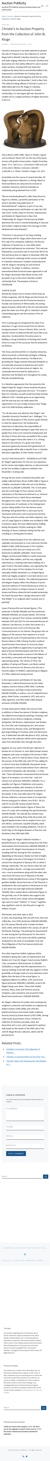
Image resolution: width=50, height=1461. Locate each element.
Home (4, 16)
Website (11, 1145)
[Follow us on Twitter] (27, 1456)
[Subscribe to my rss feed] (23, 1456)
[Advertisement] (25, 1208)
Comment (12, 1109)
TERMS (39, 1429)
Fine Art (10, 16)
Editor (6, 44)
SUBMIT (30, 1427)
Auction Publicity (20, 1450)
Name (9, 1127)
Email (10, 1136)
